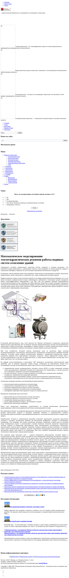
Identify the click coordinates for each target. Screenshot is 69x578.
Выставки (7, 126)
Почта (6, 5)
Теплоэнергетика (13, 160)
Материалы (11, 177)
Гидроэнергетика (13, 158)
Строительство (12, 182)
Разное (6, 176)
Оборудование (12, 181)
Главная (6, 2)
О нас (6, 125)
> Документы (8, 169)
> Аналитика (8, 168)
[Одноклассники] (41, 495)
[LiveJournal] (44, 495)
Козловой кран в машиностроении (21, 521)
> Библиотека (8, 171)
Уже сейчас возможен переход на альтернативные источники (25, 203)
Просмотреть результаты (34, 211)
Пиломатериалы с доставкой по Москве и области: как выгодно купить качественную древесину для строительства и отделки (35, 534)
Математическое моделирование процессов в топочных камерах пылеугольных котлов (31, 491)
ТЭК (9, 165)
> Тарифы (7, 174)
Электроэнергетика (14, 156)
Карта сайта (8, 4)
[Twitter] (39, 495)
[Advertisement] (10, 21)
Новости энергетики (10, 155)
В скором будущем (12, 201)
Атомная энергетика (14, 161)
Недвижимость (12, 179)
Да (7, 197)
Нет (8, 199)
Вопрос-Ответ (8, 128)
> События (7, 166)
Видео (6, 184)
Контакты (7, 129)
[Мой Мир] (42, 495)
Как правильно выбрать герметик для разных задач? (27, 507)
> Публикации (8, 173)
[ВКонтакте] (37, 495)
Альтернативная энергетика (16, 163)
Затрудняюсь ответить (13, 204)
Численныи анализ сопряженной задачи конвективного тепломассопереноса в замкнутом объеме (34, 486)
